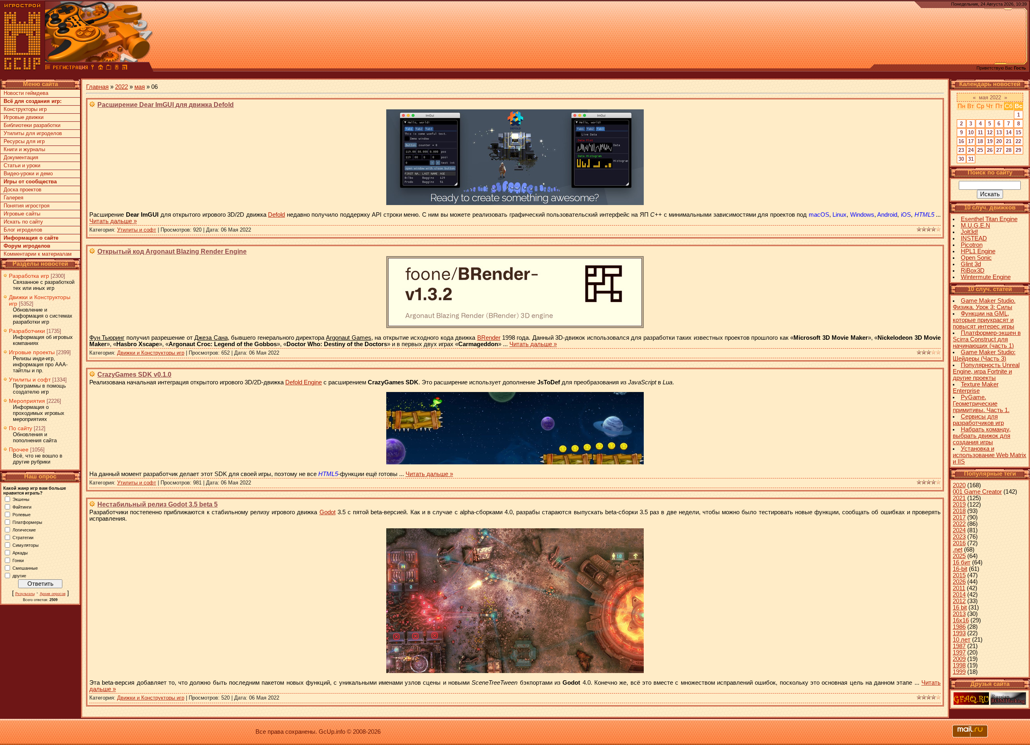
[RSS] (125, 68)
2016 (959, 543)
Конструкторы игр (25, 109)
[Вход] (93, 68)
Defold (276, 214)
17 (971, 141)
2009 (959, 659)
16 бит (961, 562)
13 (999, 132)
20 (999, 141)
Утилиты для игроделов (33, 133)
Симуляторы (25, 544)
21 (1008, 141)
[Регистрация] (70, 68)
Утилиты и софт (30, 379)
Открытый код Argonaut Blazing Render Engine (172, 251)
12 (990, 132)
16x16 (961, 620)
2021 (959, 498)
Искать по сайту (23, 222)
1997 (959, 652)
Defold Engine (303, 382)
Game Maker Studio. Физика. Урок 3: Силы (984, 304)
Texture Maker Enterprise (976, 387)
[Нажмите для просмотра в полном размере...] (515, 203)
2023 (959, 537)
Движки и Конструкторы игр (150, 353)
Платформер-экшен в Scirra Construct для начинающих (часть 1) (987, 339)
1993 (959, 633)
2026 (959, 582)
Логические (24, 529)
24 (971, 150)
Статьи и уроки (22, 165)
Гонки (18, 560)
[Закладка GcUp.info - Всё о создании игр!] (109, 68)
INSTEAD (974, 238)
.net (957, 549)
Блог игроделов (23, 230)
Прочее (19, 449)
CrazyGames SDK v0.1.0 (134, 374)
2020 (959, 485)
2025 (959, 556)
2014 (959, 594)
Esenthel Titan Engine (989, 219)
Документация (21, 157)
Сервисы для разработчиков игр (978, 419)
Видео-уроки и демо (28, 173)
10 (971, 132)
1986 (959, 627)
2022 (121, 87)
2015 (959, 575)
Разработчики (27, 331)
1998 (959, 665)
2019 (959, 504)
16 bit (960, 607)
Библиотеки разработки (32, 125)
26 (990, 150)
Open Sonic (976, 257)
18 (980, 141)
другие (19, 575)
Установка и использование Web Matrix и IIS (989, 455)
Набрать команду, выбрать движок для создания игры (982, 435)
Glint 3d (971, 264)
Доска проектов (22, 190)
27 (999, 150)
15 (1018, 132)
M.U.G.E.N (975, 225)
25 (980, 150)
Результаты (25, 594)
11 (980, 132)
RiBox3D (973, 270)
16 (961, 141)
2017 (959, 517)
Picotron (972, 245)
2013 (959, 614)
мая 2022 (990, 97)
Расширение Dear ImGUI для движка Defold (165, 104)
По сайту (20, 428)
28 (1008, 150)
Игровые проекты (32, 352)
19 (990, 141)
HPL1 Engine (978, 251)
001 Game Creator (977, 491)
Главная (97, 87)
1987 (959, 646)
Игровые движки (23, 117)
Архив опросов (53, 594)
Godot (327, 512)
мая (139, 87)
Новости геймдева (26, 93)
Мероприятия (27, 401)
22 (1018, 141)
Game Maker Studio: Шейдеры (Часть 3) (984, 355)
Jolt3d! (969, 232)
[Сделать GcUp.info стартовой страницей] (101, 68)
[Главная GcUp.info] (22, 68)
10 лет (961, 639)
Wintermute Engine (986, 277)
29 (1018, 150)
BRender (489, 338)
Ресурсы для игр (24, 141)
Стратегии (22, 537)
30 (961, 159)
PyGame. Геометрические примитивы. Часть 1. (981, 403)
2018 (959, 511)
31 (971, 159)
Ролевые (21, 514)
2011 (959, 588)
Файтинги (21, 506)
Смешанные (25, 567)
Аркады (20, 552)
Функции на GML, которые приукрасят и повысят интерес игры (983, 320)
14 (1008, 132)
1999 (959, 672)
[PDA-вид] (117, 68)
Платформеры (27, 521)
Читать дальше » (113, 221)
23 (961, 150)
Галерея (13, 198)
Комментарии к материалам (38, 254)
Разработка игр (29, 276)
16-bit (960, 569)
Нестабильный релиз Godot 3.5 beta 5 (157, 504)
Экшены (20, 499)
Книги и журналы (24, 149)
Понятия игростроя (26, 206)
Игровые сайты (22, 214)
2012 (959, 601)
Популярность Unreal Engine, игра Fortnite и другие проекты (986, 371)
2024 (959, 530)
